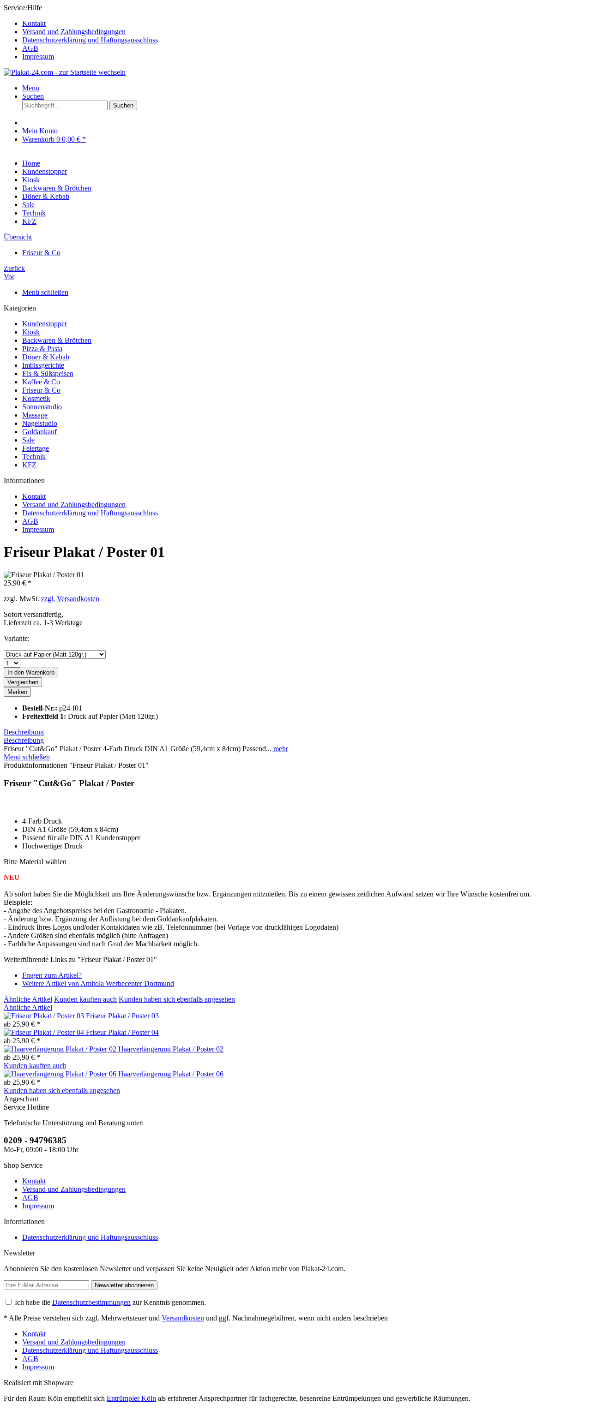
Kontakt (34, 23)
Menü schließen (45, 292)
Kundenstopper (44, 324)
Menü (30, 88)
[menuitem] (304, 23)
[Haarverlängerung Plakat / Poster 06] (61, 1074)
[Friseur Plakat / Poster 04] (45, 1032)
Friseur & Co (41, 390)
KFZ (29, 465)
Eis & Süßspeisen (47, 373)
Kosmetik (36, 398)
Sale (28, 440)
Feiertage (35, 448)
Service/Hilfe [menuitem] (81, 32)
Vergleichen (22, 682)
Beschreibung (24, 732)
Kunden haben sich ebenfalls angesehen (177, 999)
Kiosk (31, 332)
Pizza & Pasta (42, 348)
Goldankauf (39, 432)
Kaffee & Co (41, 382)
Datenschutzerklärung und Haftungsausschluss (90, 40)
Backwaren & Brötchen (56, 340)
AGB (30, 48)
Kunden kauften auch (85, 999)
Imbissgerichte (43, 365)
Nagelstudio (39, 423)
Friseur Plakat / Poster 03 (122, 1016)
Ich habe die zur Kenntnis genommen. (110, 1302)
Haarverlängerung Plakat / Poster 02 (170, 1049)
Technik (34, 456)
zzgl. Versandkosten (70, 599)
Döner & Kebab (45, 357)
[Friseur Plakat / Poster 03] (45, 1016)
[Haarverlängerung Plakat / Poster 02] (61, 1049)
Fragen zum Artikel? (52, 975)
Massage (35, 415)
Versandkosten (183, 1318)
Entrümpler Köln (131, 1398)
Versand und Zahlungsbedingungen (74, 32)
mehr (279, 749)
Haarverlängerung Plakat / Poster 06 (170, 1074)
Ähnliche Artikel (28, 999)
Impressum (38, 56)
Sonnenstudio (42, 407)
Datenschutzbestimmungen (91, 1302)
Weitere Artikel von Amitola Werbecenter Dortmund (98, 983)
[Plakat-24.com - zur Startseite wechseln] (65, 72)
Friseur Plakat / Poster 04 (122, 1032)
